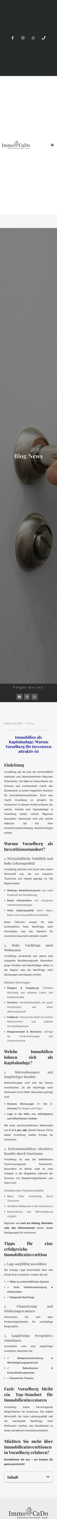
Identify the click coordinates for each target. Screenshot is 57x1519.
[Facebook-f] (12, 38)
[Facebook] (19, 697)
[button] (52, 144)
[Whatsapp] (33, 38)
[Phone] (43, 38)
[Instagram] (23, 38)
